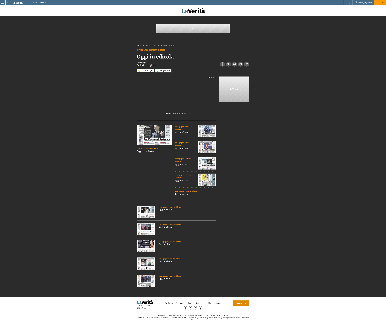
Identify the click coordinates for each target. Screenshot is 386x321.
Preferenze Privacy (215, 318)
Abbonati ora (241, 303)
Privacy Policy (193, 318)
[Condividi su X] (228, 64)
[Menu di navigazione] (3, 3)
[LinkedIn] (200, 308)
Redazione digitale (146, 65)
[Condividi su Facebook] (222, 64)
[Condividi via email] (240, 64)
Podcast (43, 3)
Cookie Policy (203, 318)
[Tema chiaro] (346, 2)
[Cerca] (8, 3)
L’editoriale (180, 303)
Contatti (217, 303)
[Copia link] (246, 64)
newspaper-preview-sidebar (153, 45)
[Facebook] (185, 308)
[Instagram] (195, 308)
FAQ (209, 303)
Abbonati (380, 3)
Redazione (200, 303)
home (139, 45)
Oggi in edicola (145, 151)
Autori (190, 303)
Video (35, 3)
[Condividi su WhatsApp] (234, 64)
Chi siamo (169, 303)
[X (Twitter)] (190, 308)
